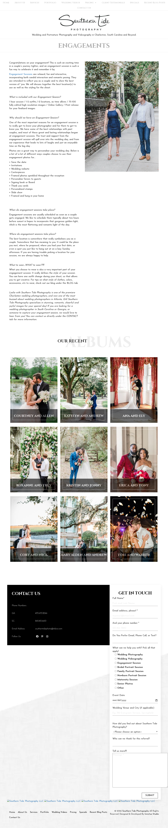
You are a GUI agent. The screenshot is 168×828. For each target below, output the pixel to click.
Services (34, 2)
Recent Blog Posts (154, 2)
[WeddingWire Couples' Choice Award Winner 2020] (63, 801)
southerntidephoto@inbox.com (48, 629)
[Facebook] (37, 637)
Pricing (89, 2)
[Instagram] (47, 637)
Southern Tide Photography (135, 811)
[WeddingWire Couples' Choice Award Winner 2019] (25, 801)
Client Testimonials (113, 2)
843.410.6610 (40, 621)
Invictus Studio (152, 814)
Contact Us (84, 7)
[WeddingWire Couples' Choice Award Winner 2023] (137, 801)
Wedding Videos (70, 2)
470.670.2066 (41, 613)
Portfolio (50, 2)
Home (6, 2)
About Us (20, 2)
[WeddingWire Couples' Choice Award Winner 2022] (100, 801)
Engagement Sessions (20, 74)
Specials (134, 2)
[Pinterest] (42, 637)
